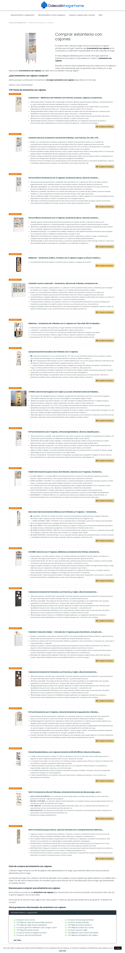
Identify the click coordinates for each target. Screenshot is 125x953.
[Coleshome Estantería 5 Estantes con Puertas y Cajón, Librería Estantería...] (18, 598)
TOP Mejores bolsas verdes (27, 930)
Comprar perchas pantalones (29, 935)
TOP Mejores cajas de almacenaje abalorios (34, 922)
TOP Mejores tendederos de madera (83, 935)
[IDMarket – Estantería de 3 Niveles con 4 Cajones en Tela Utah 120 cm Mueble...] (18, 330)
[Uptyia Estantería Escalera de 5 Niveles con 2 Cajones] (18, 358)
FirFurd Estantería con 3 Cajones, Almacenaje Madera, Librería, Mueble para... (64, 432)
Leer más (62, 951)
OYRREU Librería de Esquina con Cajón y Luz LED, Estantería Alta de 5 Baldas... (63, 392)
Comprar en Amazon (106, 126)
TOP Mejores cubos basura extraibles (83, 933)
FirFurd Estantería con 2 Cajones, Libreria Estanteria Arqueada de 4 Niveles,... (64, 712)
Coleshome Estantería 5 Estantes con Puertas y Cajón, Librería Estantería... (63, 592)
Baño (101, 15)
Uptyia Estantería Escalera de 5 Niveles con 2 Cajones (53, 352)
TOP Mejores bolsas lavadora (80, 925)
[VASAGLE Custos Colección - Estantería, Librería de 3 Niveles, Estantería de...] (18, 290)
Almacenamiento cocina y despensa (51, 15)
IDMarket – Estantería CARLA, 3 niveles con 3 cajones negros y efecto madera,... (65, 258)
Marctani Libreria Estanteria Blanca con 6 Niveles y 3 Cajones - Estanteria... (62, 512)
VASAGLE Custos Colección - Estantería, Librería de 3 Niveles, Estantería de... (63, 283)
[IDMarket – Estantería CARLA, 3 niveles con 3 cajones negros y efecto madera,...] (18, 264)
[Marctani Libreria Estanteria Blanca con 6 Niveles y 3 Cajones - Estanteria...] (18, 518)
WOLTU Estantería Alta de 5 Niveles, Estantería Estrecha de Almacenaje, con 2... (65, 792)
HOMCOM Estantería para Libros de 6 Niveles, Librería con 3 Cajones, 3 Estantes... (65, 472)
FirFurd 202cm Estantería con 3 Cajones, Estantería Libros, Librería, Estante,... (64, 178)
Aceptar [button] (117, 948)
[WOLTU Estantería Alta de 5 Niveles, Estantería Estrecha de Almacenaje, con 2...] (18, 799)
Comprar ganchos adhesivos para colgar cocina (36, 927)
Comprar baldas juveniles (78, 922)
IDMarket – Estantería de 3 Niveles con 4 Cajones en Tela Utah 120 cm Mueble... (64, 323)
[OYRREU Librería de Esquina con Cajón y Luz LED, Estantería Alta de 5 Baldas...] (18, 398)
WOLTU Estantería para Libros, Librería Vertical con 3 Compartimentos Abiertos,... (66, 830)
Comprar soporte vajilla (77, 930)
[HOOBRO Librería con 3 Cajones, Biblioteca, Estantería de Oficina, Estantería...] (18, 558)
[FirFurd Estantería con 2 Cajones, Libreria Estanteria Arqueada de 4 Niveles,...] (18, 718)
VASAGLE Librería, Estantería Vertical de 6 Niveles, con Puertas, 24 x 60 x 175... (64, 138)
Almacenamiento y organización (22, 15)
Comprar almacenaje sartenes (81, 920)
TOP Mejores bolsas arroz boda (80, 927)
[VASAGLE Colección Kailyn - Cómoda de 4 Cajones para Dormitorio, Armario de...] (18, 638)
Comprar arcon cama (25, 920)
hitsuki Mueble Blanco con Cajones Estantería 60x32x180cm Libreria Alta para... (65, 752)
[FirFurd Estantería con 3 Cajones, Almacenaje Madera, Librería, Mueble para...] (18, 438)
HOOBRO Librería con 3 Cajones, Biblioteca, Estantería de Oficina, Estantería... (64, 552)
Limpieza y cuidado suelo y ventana (82, 15)
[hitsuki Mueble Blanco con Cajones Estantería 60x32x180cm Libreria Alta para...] (18, 759)
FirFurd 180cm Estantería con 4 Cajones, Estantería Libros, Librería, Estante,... (64, 218)
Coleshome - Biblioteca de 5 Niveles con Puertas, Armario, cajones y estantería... (65, 98)
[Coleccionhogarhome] (62, 5)
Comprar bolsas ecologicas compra (31, 933)
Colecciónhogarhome (17, 23)
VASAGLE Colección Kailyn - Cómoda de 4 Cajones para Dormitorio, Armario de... (65, 632)
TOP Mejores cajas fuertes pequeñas (31, 925)
